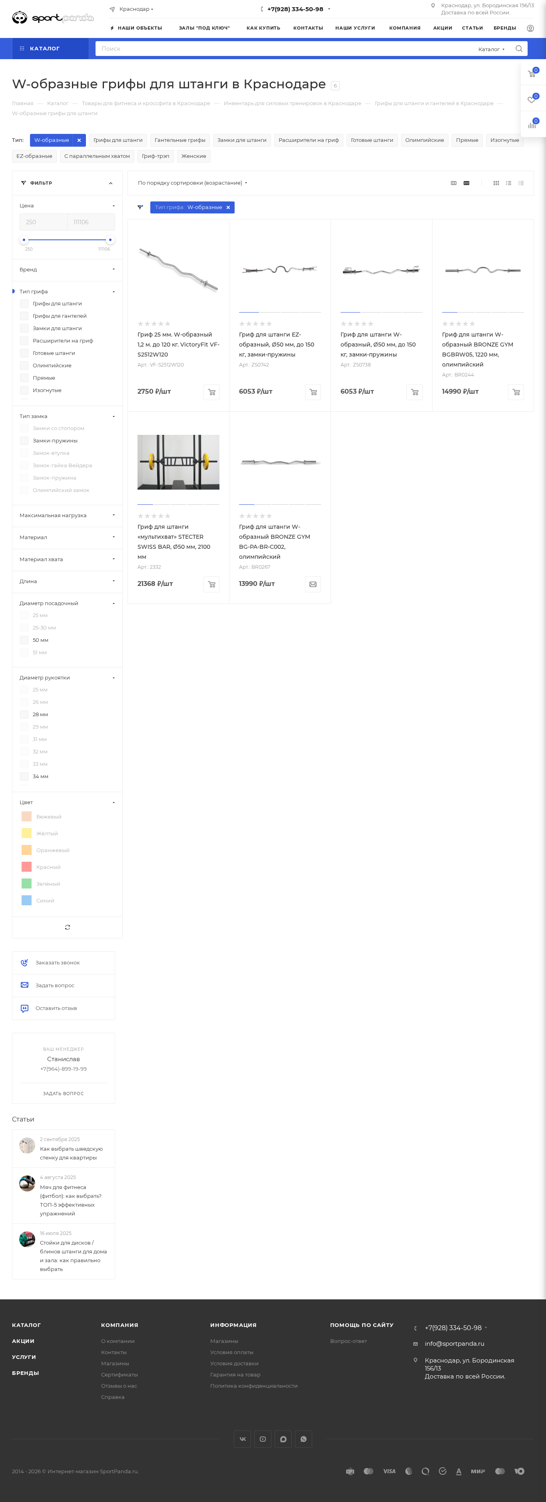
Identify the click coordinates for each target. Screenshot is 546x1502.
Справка (113, 1397)
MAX (283, 1439)
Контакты (114, 1352)
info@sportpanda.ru (454, 1343)
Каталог (26, 1325)
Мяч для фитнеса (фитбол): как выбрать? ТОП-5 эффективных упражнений (71, 1200)
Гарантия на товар (235, 1374)
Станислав (63, 1059)
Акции (23, 1341)
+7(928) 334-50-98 (295, 9)
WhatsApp (303, 1439)
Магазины (115, 1363)
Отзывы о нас (119, 1385)
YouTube (262, 1439)
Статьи (23, 1119)
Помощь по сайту (362, 1325)
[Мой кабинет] (530, 29)
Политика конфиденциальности (254, 1385)
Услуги (24, 1357)
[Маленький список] (453, 182)
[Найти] (519, 48)
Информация (233, 1325)
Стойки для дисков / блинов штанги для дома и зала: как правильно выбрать (73, 1255)
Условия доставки (234, 1363)
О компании (118, 1341)
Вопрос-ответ (348, 1341)
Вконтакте (242, 1439)
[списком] (508, 182)
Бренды (25, 1373)
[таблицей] (521, 182)
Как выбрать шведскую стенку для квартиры (71, 1153)
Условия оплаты (231, 1352)
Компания (119, 1325)
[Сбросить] (67, 927)
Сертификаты (119, 1374)
